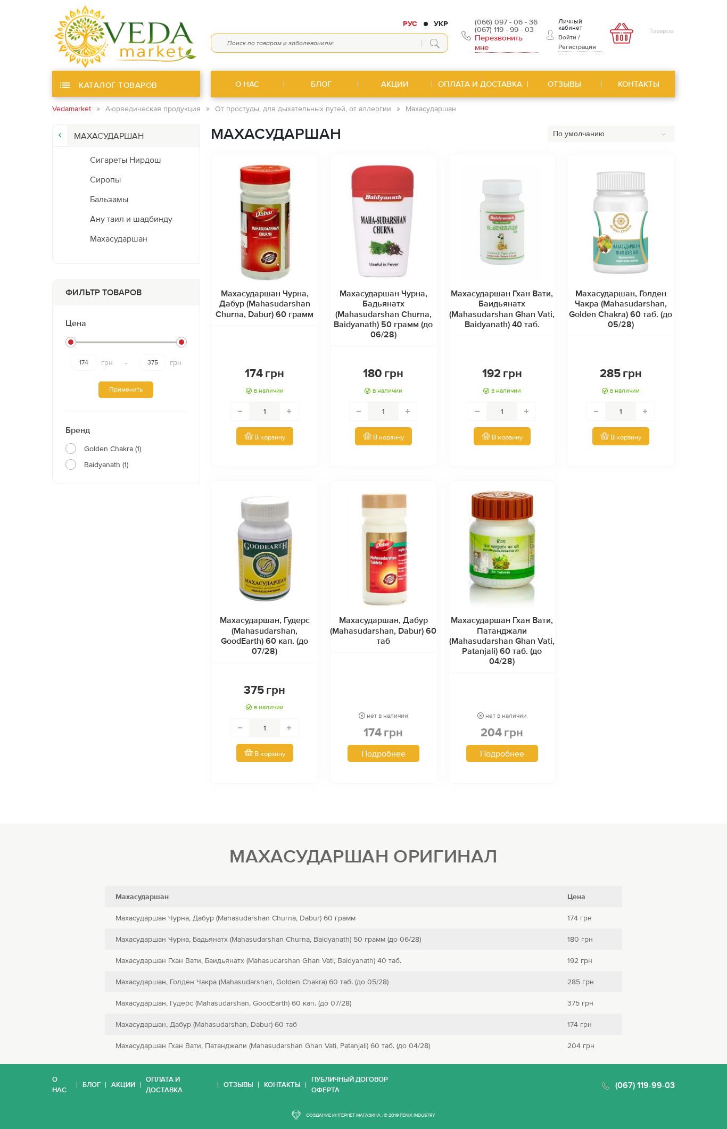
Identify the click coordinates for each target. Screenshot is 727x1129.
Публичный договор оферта (349, 1084)
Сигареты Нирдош (125, 159)
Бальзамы (109, 199)
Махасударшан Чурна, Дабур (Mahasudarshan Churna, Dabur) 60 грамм (264, 303)
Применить (126, 389)
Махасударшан (118, 238)
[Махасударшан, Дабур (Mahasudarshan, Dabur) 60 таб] (383, 549)
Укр (441, 23)
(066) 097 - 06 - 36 (506, 22)
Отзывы (238, 1085)
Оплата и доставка (164, 1084)
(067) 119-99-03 (645, 1085)
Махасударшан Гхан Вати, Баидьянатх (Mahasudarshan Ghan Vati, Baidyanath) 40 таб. (502, 308)
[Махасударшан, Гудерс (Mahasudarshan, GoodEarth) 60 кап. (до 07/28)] (264, 549)
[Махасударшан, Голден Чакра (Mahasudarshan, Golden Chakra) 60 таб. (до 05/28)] (620, 222)
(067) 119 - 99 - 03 (504, 29)
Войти (567, 37)
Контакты (282, 1085)
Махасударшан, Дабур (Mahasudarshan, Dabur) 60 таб (383, 630)
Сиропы (105, 179)
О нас (59, 1084)
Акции (123, 1085)
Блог (91, 1085)
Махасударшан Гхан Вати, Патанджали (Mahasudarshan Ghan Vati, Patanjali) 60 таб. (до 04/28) (502, 640)
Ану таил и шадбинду (131, 218)
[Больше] (289, 411)
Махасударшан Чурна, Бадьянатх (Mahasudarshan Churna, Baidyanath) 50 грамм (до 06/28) (383, 313)
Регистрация (577, 47)
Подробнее (383, 753)
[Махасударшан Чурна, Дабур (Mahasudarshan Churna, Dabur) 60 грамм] (264, 222)
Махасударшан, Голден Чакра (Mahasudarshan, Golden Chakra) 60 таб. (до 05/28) (620, 308)
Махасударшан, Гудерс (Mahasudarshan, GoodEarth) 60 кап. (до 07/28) (265, 635)
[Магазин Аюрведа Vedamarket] (126, 35)
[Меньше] (240, 411)
